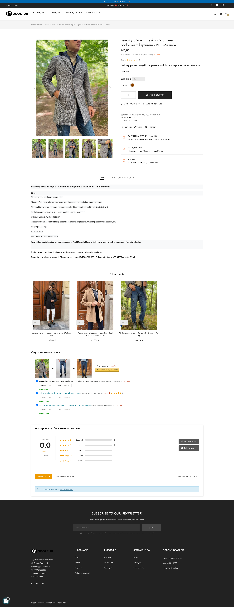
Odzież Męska (109, 562)
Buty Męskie (108, 568)
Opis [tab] (102, 177)
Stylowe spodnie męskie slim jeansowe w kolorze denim (59, 393)
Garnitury (107, 557)
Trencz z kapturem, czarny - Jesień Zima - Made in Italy (51, 334)
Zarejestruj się (138, 568)
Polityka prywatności (82, 573)
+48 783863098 (37, 577)
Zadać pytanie (188, 448)
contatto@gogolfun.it (38, 573)
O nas (77, 557)
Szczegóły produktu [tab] (123, 177)
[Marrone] (132, 85)
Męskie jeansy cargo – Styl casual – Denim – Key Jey (139, 334)
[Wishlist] (226, 13)
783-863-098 (121, 5)
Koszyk (135, 557)
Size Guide (125, 72)
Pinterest (152, 127)
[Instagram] (223, 5)
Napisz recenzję (189, 441)
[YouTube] (217, 5)
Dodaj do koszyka (155, 95)
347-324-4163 (155, 115)
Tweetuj (139, 127)
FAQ (16, 5)
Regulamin (79, 568)
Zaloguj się (137, 562)
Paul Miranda (131, 118)
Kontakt (8, 5)
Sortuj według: (183, 476)
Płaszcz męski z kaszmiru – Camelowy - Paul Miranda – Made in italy (95, 334)
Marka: (123, 118)
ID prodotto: (126, 121)
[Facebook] (211, 5)
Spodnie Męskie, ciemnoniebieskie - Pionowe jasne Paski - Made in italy (65, 405)
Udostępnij (127, 127)
